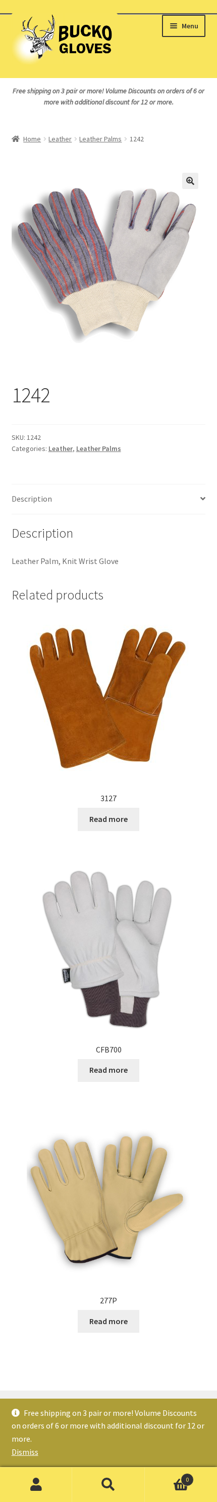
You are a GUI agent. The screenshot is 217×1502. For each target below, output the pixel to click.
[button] (190, 181)
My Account (36, 1485)
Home (32, 138)
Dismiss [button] (25, 1452)
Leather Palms (100, 138)
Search (108, 1485)
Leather (60, 138)
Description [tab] (32, 499)
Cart (167, 1476)
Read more (108, 819)
